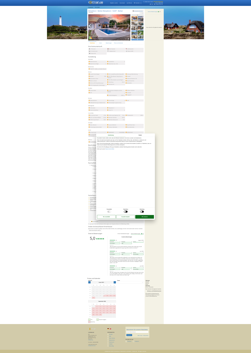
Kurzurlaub (122, 3)
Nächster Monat (115, 282)
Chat (152, 4)
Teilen (142, 13)
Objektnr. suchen (114, 3)
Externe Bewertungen (152, 11)
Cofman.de (90, 340)
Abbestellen (145, 335)
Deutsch (108, 328)
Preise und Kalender (118, 43)
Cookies (110, 344)
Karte (100, 43)
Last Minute (129, 3)
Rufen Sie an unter (154, 1)
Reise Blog (111, 346)
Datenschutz (112, 340)
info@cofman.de (159, 4)
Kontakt (110, 334)
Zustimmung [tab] (111, 135)
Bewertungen (109, 43)
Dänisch (110, 328)
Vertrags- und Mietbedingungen (154, 291)
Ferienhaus (92, 43)
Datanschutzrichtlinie (109, 149)
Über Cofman (112, 338)
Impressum (111, 342)
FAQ (110, 336)
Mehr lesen (140, 335)
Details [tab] (140, 135)
